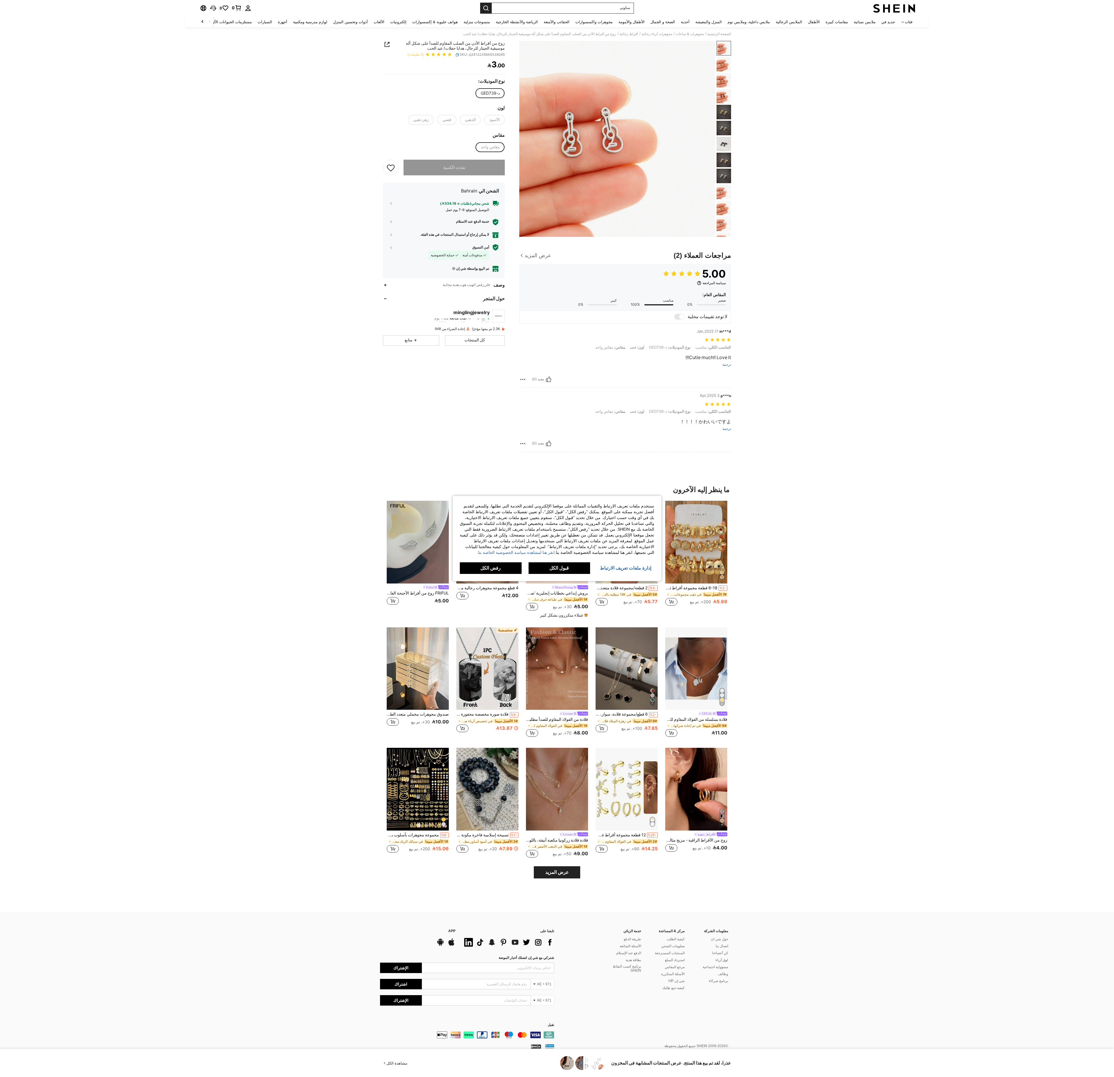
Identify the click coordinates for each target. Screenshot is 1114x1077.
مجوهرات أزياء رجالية (656, 34)
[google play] (440, 945)
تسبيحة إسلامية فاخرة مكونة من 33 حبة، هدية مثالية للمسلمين (486, 835)
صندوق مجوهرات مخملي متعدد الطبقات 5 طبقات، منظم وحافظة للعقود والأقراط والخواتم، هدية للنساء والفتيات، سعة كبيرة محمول (418, 714)
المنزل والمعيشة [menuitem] (708, 22)
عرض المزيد (557, 872)
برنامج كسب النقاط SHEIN (627, 968)
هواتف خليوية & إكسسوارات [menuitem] (435, 22)
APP (451, 931)
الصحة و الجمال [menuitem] (662, 22)
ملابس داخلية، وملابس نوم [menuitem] (749, 22)
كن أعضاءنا (720, 953)
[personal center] (248, 8)
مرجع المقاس (675, 967)
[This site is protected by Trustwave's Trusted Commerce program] (549, 1046)
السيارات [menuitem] (265, 22)
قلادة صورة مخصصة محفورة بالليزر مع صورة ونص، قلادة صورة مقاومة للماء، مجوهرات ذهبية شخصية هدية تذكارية (486, 714)
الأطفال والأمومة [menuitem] (632, 22)
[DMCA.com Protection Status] (536, 1046)
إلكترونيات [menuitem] (398, 22)
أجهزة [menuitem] (282, 22)
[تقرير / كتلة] (522, 379)
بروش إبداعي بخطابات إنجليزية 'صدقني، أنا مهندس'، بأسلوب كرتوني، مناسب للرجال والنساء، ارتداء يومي (557, 593)
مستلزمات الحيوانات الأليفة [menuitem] (230, 22)
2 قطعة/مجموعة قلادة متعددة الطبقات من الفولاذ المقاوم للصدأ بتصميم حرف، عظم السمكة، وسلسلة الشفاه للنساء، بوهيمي (626, 588)
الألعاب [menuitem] (379, 22)
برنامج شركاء (718, 981)
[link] (237, 7)
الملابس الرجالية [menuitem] (789, 22)
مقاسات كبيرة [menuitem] (837, 22)
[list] (507, 942)
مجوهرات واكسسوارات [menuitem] (594, 22)
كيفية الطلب (676, 939)
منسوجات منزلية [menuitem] (477, 22)
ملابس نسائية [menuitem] (865, 22)
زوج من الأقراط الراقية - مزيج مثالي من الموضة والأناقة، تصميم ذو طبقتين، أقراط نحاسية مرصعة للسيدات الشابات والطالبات (696, 840)
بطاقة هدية (633, 960)
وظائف (723, 974)
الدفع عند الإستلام (628, 953)
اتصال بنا (722, 946)
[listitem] (696, 556)
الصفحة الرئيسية (719, 34)
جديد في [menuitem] (888, 22)
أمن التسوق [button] (480, 247)
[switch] (679, 317)
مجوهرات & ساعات (690, 34)
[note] (563, 615)
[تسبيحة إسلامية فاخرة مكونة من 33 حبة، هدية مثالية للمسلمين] (487, 789)
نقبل (551, 1025)
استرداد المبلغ (675, 960)
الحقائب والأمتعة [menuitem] (556, 22)
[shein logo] (894, 8)
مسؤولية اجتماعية (715, 967)
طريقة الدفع (632, 939)
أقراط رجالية (628, 34)
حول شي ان (719, 939)
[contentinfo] (467, 1034)
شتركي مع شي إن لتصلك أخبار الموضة (526, 958)
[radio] (490, 93)
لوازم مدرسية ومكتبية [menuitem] (310, 22)
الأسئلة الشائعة (630, 946)
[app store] (451, 945)
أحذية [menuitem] (685, 22)
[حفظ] (391, 167)
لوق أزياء (721, 960)
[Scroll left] (209, 22)
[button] (213, 8)
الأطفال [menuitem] (814, 22)
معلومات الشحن (673, 946)
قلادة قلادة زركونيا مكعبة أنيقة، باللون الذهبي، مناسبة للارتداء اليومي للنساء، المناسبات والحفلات (557, 840)
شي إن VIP (676, 981)
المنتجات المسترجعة (670, 953)
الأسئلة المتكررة (673, 974)
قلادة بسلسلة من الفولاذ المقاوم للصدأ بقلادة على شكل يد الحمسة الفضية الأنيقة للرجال (696, 719)
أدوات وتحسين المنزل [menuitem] (350, 22)
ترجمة (726, 365)
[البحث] (486, 8)
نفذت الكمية (454, 167)
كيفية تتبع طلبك (673, 988)
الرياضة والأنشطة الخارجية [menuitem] (517, 22)
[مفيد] (548, 379)
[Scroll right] (202, 22)
